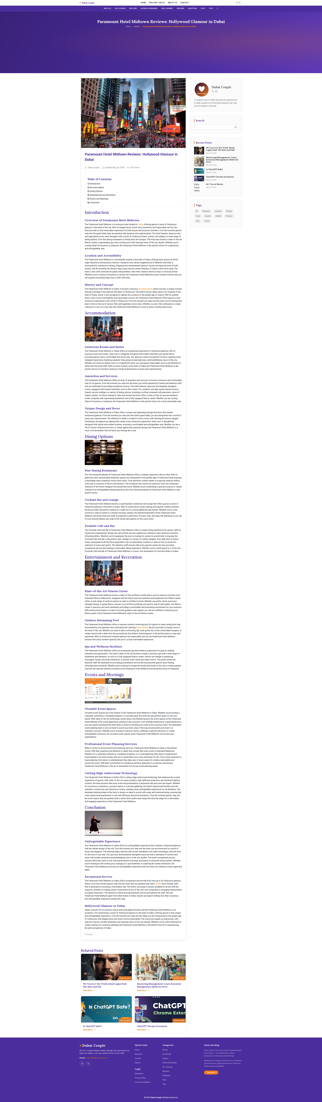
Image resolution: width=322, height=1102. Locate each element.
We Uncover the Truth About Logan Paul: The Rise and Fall (220, 149)
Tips (197, 221)
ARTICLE (107, 8)
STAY (203, 8)
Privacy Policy (140, 1078)
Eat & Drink (167, 1054)
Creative (218, 211)
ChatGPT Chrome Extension (220, 177)
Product (229, 216)
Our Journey (167, 1067)
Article (136, 27)
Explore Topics (157, 3)
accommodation (145, 289)
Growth (208, 216)
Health (218, 216)
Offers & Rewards (170, 1063)
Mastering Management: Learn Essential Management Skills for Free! (222, 159)
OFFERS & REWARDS (149, 8)
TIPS (211, 8)
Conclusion (94, 202)
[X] (239, 2)
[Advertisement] (161, 46)
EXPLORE (133, 8)
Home (143, 3)
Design (229, 211)
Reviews (166, 1071)
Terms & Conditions (142, 1082)
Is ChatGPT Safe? (214, 169)
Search (137, 1063)
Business (206, 211)
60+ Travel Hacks (214, 184)
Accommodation (97, 187)
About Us (172, 3)
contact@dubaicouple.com (96, 1058)
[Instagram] (236, 2)
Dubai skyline (142, 627)
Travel (206, 221)
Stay (164, 1080)
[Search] (217, 9)
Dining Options (96, 191)
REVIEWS (180, 8)
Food (198, 216)
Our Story (211, 1072)
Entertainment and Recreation (102, 195)
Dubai (140, 224)
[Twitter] (213, 91)
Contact (184, 3)
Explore (165, 1058)
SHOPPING (192, 8)
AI (197, 211)
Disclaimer (139, 1073)
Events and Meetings (99, 199)
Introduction (95, 183)
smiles (158, 884)
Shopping (166, 1075)
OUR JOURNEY (167, 8)
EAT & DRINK (120, 8)
